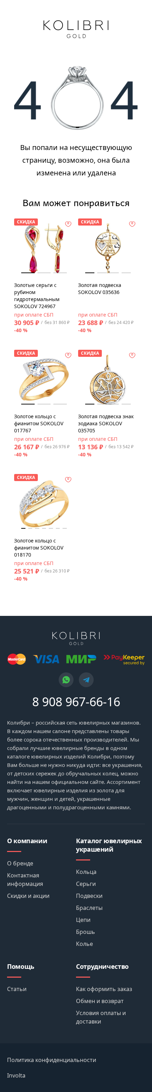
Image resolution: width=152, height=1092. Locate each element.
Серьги (86, 884)
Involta (16, 1075)
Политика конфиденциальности (51, 1060)
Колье (84, 944)
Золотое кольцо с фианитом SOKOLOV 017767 (38, 423)
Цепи (83, 920)
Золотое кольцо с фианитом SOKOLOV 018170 (38, 547)
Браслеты (89, 908)
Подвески (89, 896)
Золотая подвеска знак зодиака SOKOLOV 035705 (106, 423)
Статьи (17, 989)
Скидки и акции (28, 896)
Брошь (85, 932)
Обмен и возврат (100, 1001)
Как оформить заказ (104, 989)
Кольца (86, 872)
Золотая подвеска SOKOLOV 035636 (99, 288)
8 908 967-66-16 (76, 702)
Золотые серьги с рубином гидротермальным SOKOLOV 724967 (36, 296)
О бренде (20, 863)
